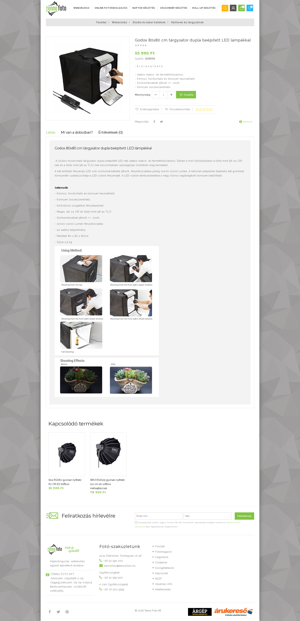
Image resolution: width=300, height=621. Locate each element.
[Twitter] (161, 122)
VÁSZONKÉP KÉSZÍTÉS (173, 8)
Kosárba (188, 94)
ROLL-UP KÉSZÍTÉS (204, 8)
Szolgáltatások (164, 568)
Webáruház (81, 8)
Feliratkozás (244, 516)
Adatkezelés (163, 589)
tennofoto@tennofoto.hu (120, 565)
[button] (126, 40)
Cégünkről (161, 557)
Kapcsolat (161, 573)
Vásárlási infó (163, 584)
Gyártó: (139, 58)
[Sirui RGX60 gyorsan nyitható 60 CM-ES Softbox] (67, 454)
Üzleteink (161, 562)
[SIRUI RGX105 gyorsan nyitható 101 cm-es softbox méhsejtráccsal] (108, 454)
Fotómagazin (163, 551)
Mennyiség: (143, 94)
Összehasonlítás (179, 109)
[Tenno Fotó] (57, 8)
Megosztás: (142, 121)
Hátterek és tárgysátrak (187, 22)
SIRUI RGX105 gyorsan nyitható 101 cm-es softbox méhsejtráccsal (107, 484)
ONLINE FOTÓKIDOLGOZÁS (111, 8)
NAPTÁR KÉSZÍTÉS (143, 8)
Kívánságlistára (149, 109)
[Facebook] (154, 122)
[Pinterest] (67, 612)
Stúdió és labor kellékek (149, 22)
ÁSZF (158, 578)
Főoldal (101, 22)
